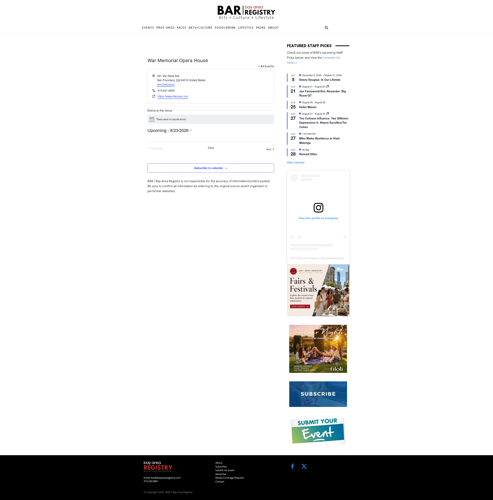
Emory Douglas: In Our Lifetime (319, 80)
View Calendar (296, 162)
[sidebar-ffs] (318, 290)
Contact (219, 481)
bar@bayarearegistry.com (166, 477)
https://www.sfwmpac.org (173, 96)
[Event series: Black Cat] (327, 86)
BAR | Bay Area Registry (305, 258)
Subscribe (220, 466)
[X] (304, 466)
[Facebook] (292, 466)
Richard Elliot (308, 154)
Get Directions (165, 84)
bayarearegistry (333, 258)
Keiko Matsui (307, 107)
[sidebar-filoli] (318, 349)
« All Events (266, 66)
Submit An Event (224, 470)
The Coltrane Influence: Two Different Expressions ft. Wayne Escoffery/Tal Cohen (323, 122)
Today (211, 147)
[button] (326, 27)
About (218, 462)
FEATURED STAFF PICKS (309, 45)
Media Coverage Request (229, 477)
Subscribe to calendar (208, 168)
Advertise (220, 474)
